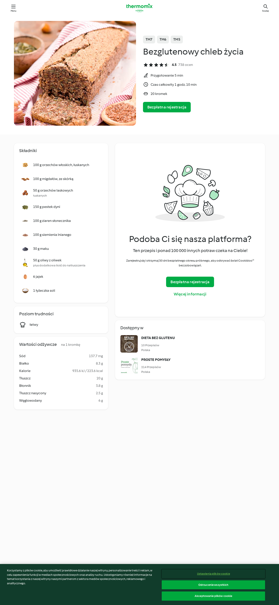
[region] (139, 584)
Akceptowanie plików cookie (213, 596)
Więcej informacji (190, 294)
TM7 (149, 39)
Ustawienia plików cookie (213, 573)
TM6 (163, 39)
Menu (14, 10)
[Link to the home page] (139, 7)
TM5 (176, 39)
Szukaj (265, 10)
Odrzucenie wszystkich (213, 584)
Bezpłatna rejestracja (166, 107)
